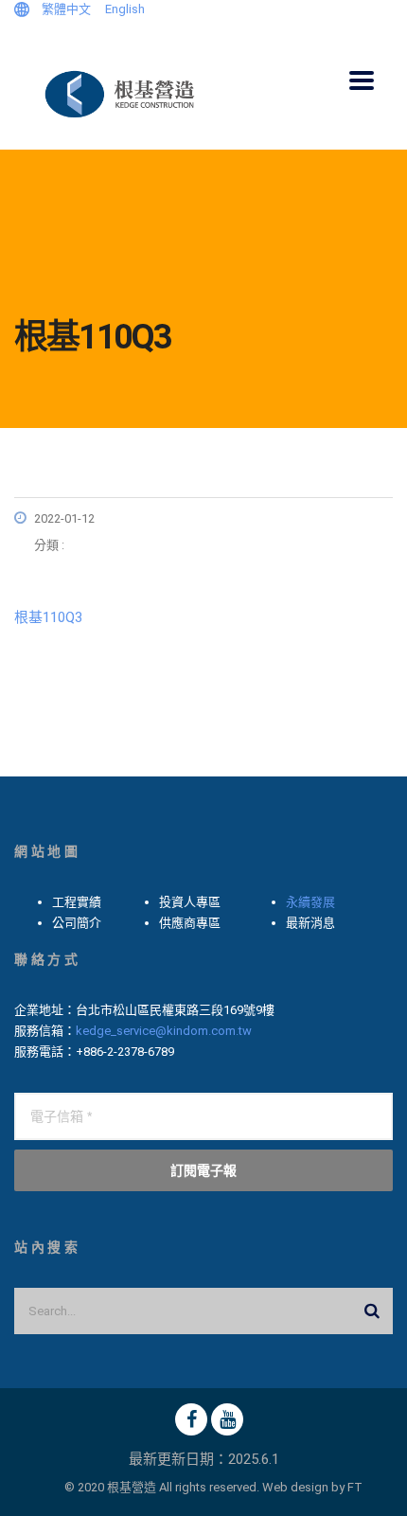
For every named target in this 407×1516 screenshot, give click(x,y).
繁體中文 (66, 9)
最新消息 (310, 923)
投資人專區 (190, 902)
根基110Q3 (48, 617)
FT (355, 1487)
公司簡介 (76, 923)
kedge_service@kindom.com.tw (164, 1031)
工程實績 (76, 902)
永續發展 (310, 902)
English (125, 9)
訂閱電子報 (203, 1170)
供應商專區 (190, 923)
